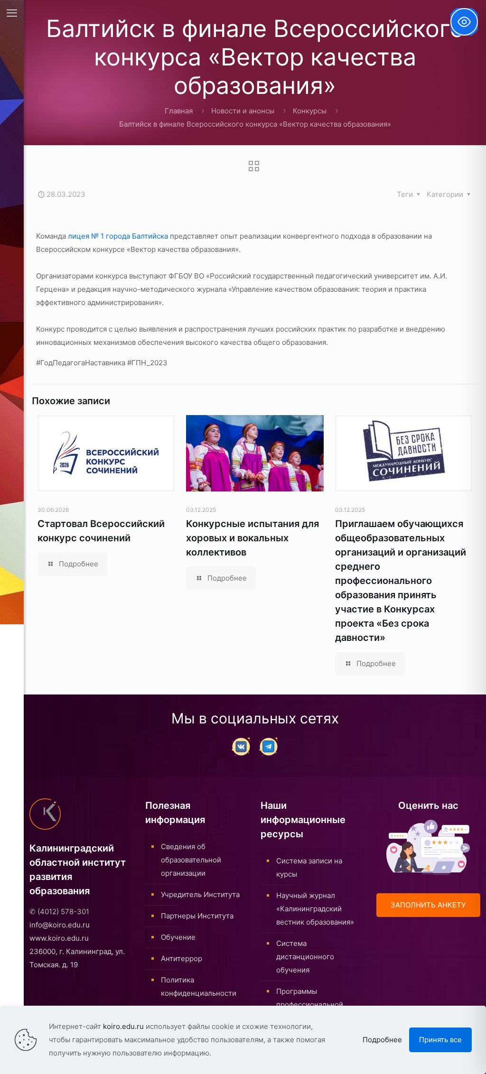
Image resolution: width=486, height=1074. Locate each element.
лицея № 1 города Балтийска (118, 236)
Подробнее (382, 1039)
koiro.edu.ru (123, 1026)
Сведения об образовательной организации (191, 860)
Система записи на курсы (309, 867)
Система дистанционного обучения (305, 956)
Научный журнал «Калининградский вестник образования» (315, 908)
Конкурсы (310, 110)
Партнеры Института (197, 915)
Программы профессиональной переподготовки (309, 1004)
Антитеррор (181, 958)
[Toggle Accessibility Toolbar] (464, 22)
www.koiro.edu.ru (59, 938)
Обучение (178, 937)
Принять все (440, 1039)
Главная (179, 110)
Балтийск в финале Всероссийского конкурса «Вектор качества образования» (255, 124)
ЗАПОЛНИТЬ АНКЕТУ (428, 904)
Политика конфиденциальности (198, 986)
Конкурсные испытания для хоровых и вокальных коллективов (252, 538)
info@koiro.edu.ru (59, 924)
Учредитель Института (200, 894)
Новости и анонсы (242, 110)
